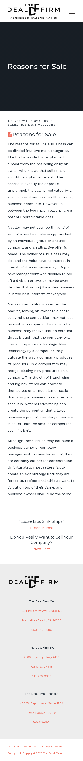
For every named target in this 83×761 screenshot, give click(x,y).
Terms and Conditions (22, 746)
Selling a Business (21, 124)
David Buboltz (42, 121)
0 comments (46, 124)
